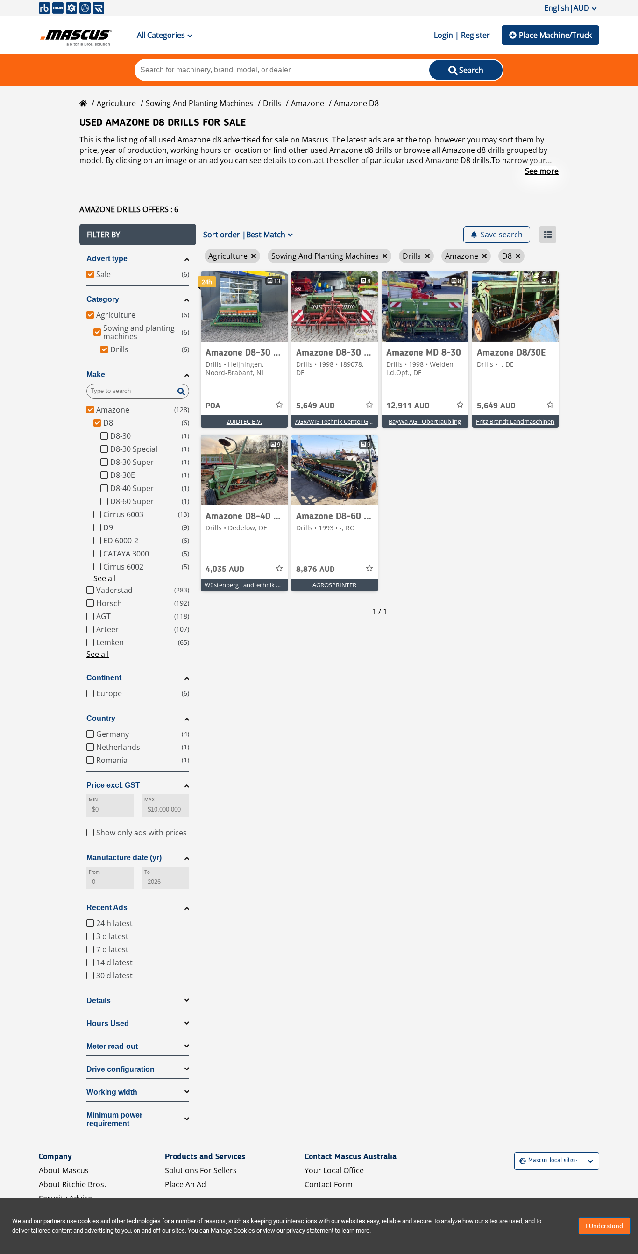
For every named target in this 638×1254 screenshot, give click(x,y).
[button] (137, 234)
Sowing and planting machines (199, 103)
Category (102, 299)
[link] (244, 306)
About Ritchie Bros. (72, 1184)
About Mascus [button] (64, 1170)
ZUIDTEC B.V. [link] (244, 421)
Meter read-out (112, 1046)
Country (100, 718)
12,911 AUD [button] (408, 406)
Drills (272, 103)
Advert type (107, 259)
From (94, 872)
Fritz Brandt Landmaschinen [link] (515, 421)
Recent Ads (107, 908)
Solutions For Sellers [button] (201, 1170)
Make (95, 374)
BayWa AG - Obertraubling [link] (425, 421)
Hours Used (107, 1023)
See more (542, 171)
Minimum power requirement (114, 1119)
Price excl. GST (113, 785)
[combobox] (520, 1161)
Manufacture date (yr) (124, 858)
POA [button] (213, 406)
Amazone (307, 103)
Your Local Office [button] (334, 1170)
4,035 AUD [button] (225, 569)
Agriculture (116, 103)
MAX (149, 799)
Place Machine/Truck (555, 35)
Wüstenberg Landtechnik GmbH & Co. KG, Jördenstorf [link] (279, 585)
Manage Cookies (233, 1230)
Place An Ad (185, 1184)
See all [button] (104, 578)
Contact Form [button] (329, 1184)
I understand (604, 1226)
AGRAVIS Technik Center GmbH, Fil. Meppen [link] (356, 421)
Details (98, 1001)
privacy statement (309, 1230)
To (147, 872)
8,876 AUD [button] (315, 569)
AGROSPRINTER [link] (334, 585)
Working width (111, 1092)
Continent (103, 678)
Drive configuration (120, 1069)
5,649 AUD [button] (315, 406)
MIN (93, 799)
